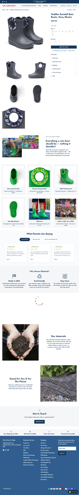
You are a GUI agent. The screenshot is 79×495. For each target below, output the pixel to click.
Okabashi (9, 488)
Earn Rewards (53, 5)
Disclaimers (44, 479)
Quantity (53, 39)
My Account (26, 445)
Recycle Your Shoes (28, 465)
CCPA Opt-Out (44, 472)
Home (3, 9)
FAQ (24, 450)
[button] (52, 31)
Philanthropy (44, 455)
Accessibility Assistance (47, 477)
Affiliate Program (45, 460)
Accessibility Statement (47, 475)
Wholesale (43, 465)
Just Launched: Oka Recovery (29, 5)
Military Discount (28, 462)
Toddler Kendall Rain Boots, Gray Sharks (19, 9)
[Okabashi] (9, 6)
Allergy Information (46, 448)
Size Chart (26, 448)
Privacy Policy (44, 467)
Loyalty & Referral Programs (30, 460)
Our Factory (44, 445)
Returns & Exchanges (29, 455)
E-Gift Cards (26, 457)
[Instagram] (4, 1)
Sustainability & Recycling (48, 453)
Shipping (25, 453)
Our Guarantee (45, 450)
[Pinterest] (6, 1)
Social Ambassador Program (48, 457)
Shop (39, 5)
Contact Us (39, 421)
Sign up (62, 453)
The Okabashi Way (46, 462)
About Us (45, 5)
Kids (7, 9)
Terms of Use (44, 470)
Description (54, 54)
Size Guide (53, 25)
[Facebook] (2, 1)
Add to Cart (63, 47)
